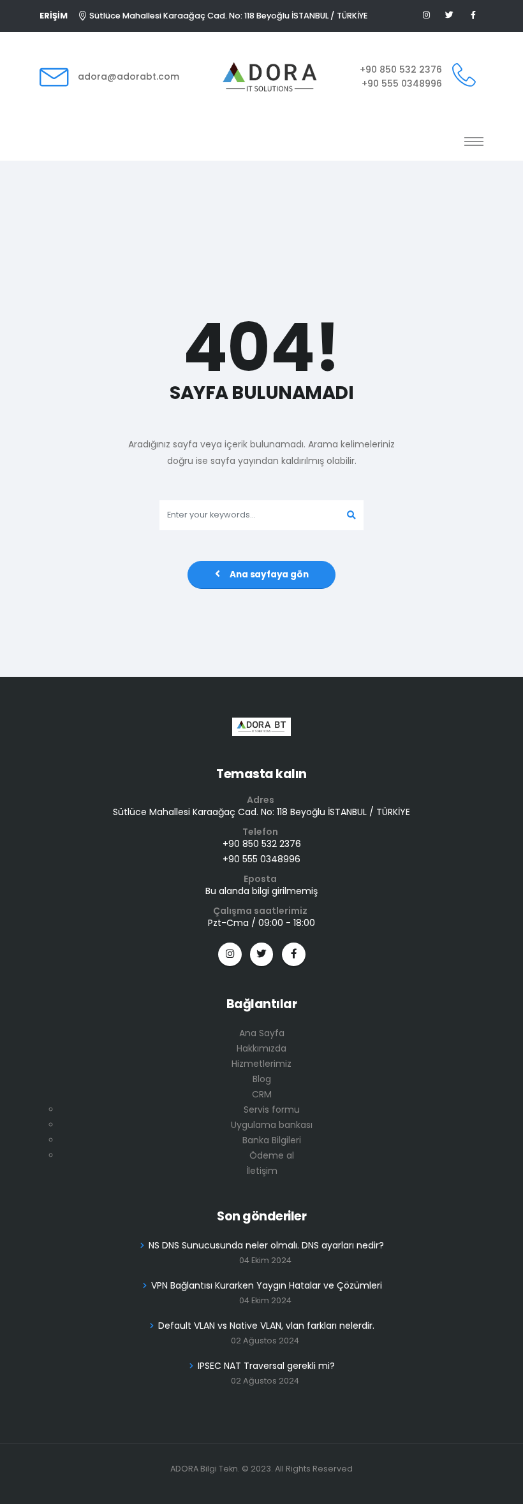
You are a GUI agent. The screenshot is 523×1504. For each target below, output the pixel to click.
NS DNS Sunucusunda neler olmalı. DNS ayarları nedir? (266, 1245)
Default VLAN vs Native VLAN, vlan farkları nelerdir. (266, 1325)
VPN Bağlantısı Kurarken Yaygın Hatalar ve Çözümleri (266, 1285)
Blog (262, 1079)
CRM (262, 1094)
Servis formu (272, 1109)
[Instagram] (230, 954)
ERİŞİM (54, 16)
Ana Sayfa (261, 1033)
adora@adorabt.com (128, 76)
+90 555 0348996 (402, 83)
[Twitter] (450, 15)
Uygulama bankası (272, 1124)
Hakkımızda (261, 1048)
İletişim (261, 1170)
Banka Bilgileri (271, 1140)
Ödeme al (271, 1155)
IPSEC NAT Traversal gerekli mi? (266, 1365)
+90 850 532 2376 (401, 69)
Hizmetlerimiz (261, 1063)
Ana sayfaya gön (269, 574)
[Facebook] (473, 15)
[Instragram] (426, 15)
